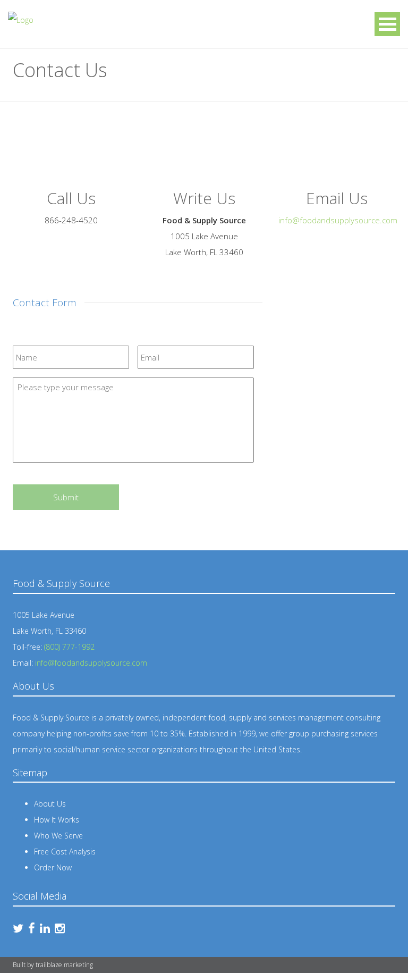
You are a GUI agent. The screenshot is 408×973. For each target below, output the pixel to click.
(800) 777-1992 (69, 647)
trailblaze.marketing (64, 964)
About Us (50, 804)
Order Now (53, 867)
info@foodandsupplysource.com (337, 220)
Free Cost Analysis (65, 851)
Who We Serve (58, 836)
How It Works (56, 820)
